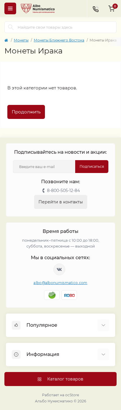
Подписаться (92, 166)
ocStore (72, 395)
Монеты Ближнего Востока (59, 40)
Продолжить (26, 112)
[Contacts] (95, 8)
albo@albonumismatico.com (60, 283)
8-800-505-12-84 (63, 190)
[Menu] (10, 8)
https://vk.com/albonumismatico (59, 269)
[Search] (10, 27)
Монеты (21, 40)
